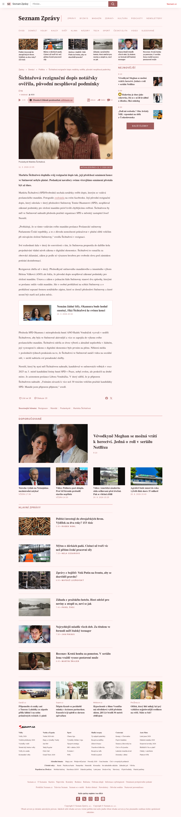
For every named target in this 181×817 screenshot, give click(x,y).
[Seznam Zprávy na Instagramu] (90, 799)
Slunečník (88, 765)
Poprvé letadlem (121, 740)
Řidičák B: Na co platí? (147, 747)
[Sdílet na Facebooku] (106, 398)
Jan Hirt (45, 743)
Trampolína (79, 765)
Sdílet (103, 100)
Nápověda (60, 781)
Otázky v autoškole (146, 751)
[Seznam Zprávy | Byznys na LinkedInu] (103, 799)
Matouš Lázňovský (73, 580)
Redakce (78, 781)
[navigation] (3, 4)
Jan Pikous (68, 634)
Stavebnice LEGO (73, 769)
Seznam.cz (172, 4)
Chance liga (71, 736)
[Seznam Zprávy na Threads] (97, 799)
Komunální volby (24, 754)
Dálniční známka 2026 (147, 740)
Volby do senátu (24, 751)
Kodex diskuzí (91, 787)
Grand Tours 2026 (49, 754)
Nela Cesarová (71, 553)
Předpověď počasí (80, 761)
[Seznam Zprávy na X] (84, 799)
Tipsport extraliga (73, 743)
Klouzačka (96, 765)
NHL (69, 754)
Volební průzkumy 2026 (27, 740)
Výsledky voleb (24, 743)
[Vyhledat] (112, 4)
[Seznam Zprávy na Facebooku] (78, 799)
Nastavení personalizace (133, 787)
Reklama (86, 781)
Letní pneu (97, 769)
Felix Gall (46, 751)
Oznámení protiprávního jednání (139, 781)
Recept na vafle (96, 751)
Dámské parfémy (86, 769)
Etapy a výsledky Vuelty (51, 740)
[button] (28, 44)
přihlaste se (67, 100)
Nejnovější (126, 68)
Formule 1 (70, 751)
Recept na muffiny (97, 740)
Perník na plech (96, 754)
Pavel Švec (68, 607)
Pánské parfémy (138, 769)
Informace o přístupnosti (114, 781)
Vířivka (132, 765)
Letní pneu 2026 (145, 736)
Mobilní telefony (59, 769)
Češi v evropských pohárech (119, 761)
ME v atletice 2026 (73, 747)
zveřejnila (59, 197)
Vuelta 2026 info (48, 736)
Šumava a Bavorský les (123, 743)
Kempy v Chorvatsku (123, 736)
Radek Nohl (69, 526)
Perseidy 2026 (92, 761)
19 (112, 100)
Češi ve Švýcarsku (122, 747)
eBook (92, 100)
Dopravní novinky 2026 (148, 743)
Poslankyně (65, 408)
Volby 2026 (23, 736)
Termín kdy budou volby (27, 747)
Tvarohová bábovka (97, 747)
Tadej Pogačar (47, 747)
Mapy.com (68, 761)
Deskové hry (106, 769)
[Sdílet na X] (111, 398)
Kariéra (51, 781)
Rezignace (43, 408)
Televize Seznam (61, 787)
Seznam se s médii (76, 787)
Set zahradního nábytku (110, 765)
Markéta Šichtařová (82, 408)
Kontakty (69, 781)
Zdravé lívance (96, 743)
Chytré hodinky (126, 769)
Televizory (116, 769)
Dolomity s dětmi (121, 754)
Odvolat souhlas (116, 787)
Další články (140, 126)
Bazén (59, 765)
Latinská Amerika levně (124, 751)
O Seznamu (42, 781)
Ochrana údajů (97, 781)
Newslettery (103, 787)
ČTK (21, 91)
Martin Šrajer (70, 661)
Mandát (53, 408)
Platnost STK (144, 754)
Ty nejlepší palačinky (98, 736)
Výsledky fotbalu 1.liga (75, 740)
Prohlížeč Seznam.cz (44, 787)
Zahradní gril (123, 765)
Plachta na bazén (68, 765)
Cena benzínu (103, 761)
